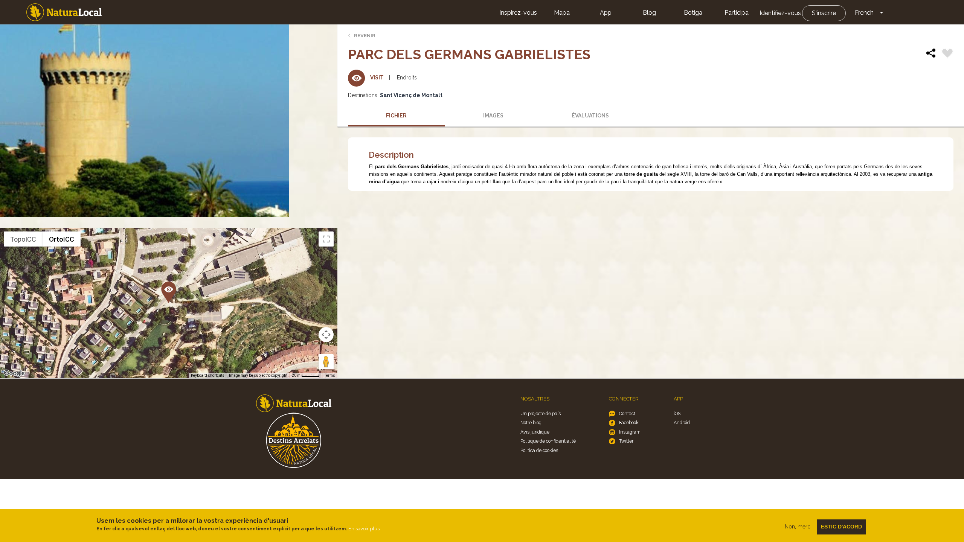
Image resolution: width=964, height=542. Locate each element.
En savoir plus (364, 528)
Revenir (364, 35)
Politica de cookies (539, 450)
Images (493, 116)
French (864, 12)
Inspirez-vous (518, 12)
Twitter (626, 441)
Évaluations (590, 116)
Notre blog (530, 422)
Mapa (562, 12)
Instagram (630, 432)
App (606, 12)
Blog (649, 12)
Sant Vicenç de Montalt (411, 95)
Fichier (396, 116)
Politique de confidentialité (548, 441)
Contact (627, 413)
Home (64, 12)
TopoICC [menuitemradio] (23, 239)
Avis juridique (534, 432)
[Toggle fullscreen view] (326, 239)
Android (682, 422)
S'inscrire (824, 13)
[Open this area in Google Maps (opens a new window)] (14, 373)
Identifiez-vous (780, 13)
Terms (329, 375)
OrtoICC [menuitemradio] (61, 239)
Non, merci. (799, 527)
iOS (677, 413)
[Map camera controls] (326, 334)
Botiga (693, 12)
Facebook (629, 422)
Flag (947, 54)
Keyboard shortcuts (207, 375)
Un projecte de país (540, 413)
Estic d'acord (841, 527)
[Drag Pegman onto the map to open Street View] (326, 361)
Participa (737, 12)
